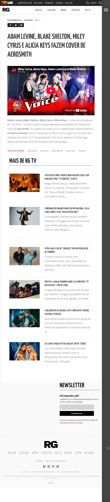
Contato (39, 461)
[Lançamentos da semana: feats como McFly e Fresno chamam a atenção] (24, 326)
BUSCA (94, 3)
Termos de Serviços (76, 423)
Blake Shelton (57, 151)
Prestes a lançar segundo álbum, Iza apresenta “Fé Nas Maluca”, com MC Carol (67, 283)
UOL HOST (38, 3)
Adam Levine (32, 151)
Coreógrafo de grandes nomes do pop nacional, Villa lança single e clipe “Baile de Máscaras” (67, 210)
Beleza (39, 10)
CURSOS (59, 3)
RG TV (88, 10)
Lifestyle (76, 10)
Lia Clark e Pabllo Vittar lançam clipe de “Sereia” (65, 343)
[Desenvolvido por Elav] (51, 484)
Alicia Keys (44, 151)
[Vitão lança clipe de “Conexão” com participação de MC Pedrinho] (24, 264)
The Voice (82, 151)
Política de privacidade (56, 461)
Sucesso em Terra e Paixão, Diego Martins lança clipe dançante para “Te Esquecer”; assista (67, 177)
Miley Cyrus (70, 151)
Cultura (51, 10)
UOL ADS (69, 3)
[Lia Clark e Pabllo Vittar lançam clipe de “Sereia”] (24, 359)
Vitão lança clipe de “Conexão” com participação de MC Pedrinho (66, 250)
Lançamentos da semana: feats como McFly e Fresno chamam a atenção (67, 312)
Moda (63, 10)
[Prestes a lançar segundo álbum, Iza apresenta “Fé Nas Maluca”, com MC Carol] (24, 297)
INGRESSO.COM (25, 3)
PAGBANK (49, 3)
